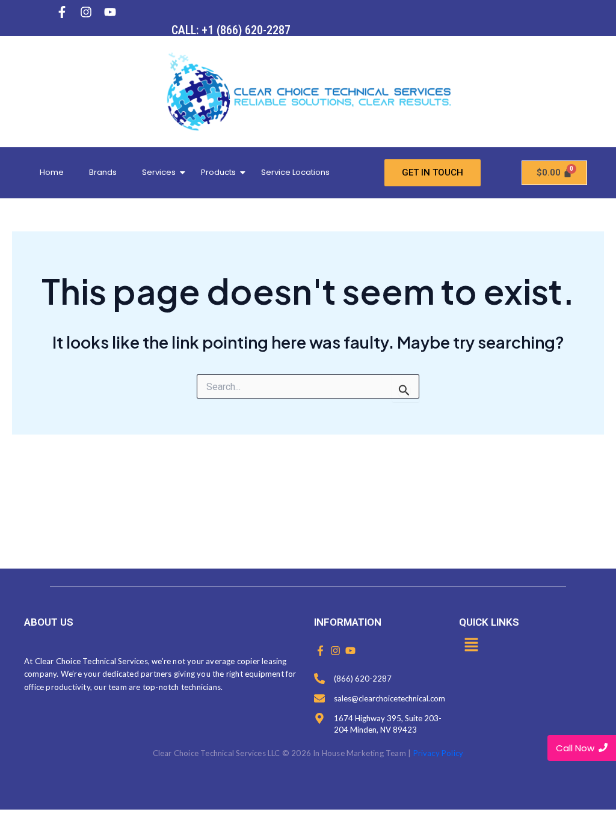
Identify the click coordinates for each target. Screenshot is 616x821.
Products (218, 172)
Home (52, 172)
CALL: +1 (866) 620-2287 (231, 30)
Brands (103, 172)
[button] (471, 645)
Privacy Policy (438, 753)
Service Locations (295, 172)
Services (159, 172)
